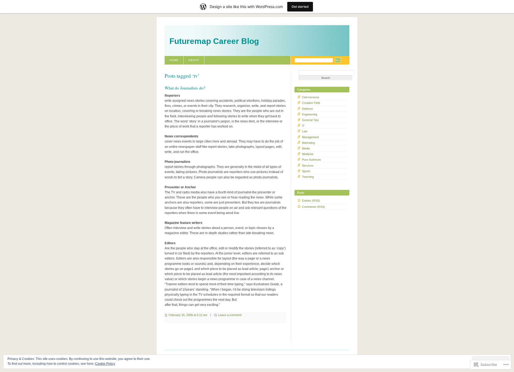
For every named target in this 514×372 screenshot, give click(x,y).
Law (304, 131)
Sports (306, 171)
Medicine (307, 154)
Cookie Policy (105, 364)
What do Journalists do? (185, 88)
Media (306, 148)
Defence (307, 108)
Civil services (310, 97)
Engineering (309, 114)
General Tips (310, 120)
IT (303, 125)
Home (174, 60)
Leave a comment (229, 315)
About (193, 60)
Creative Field (311, 102)
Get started (300, 7)
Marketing (308, 142)
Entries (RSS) (311, 200)
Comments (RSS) (313, 206)
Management (310, 137)
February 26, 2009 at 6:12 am (188, 315)
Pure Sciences (311, 159)
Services (307, 165)
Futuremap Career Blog (214, 41)
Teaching (308, 176)
